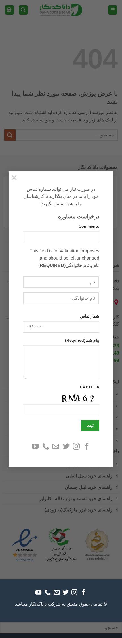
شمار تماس (89, 316)
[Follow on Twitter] (66, 447)
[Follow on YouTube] (35, 447)
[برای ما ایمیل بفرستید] (55, 447)
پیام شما (82, 340)
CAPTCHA (89, 387)
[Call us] (45, 447)
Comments (89, 226)
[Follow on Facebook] (86, 447)
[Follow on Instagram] (76, 447)
